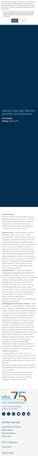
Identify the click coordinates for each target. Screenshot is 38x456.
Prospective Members (9, 433)
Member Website (7, 430)
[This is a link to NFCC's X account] (8, 414)
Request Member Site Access (11, 427)
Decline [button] (23, 20)
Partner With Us (7, 447)
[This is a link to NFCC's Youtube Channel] (18, 414)
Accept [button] (15, 20)
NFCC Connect (6, 436)
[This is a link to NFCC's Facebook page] (3, 414)
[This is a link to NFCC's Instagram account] (13, 414)
